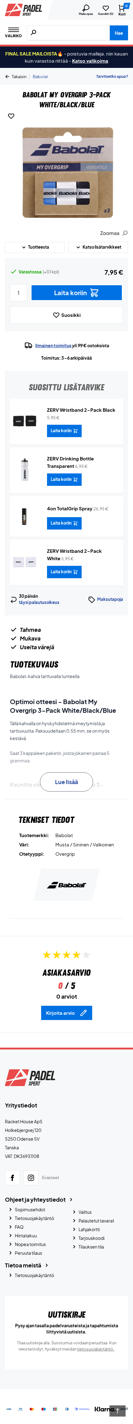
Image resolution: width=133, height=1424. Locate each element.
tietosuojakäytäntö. (95, 1348)
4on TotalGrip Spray (69, 508)
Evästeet (50, 1177)
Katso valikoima (90, 61)
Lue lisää (66, 781)
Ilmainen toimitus (53, 345)
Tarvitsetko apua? (112, 76)
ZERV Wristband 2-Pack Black (81, 410)
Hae (119, 33)
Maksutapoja (110, 599)
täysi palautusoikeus (39, 602)
